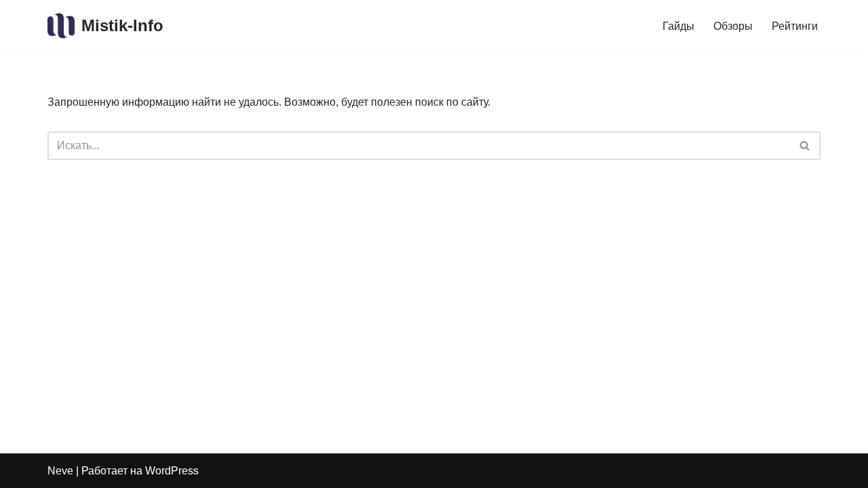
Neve (60, 470)
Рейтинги (795, 26)
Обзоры (733, 26)
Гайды (678, 26)
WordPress (172, 470)
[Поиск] (805, 145)
